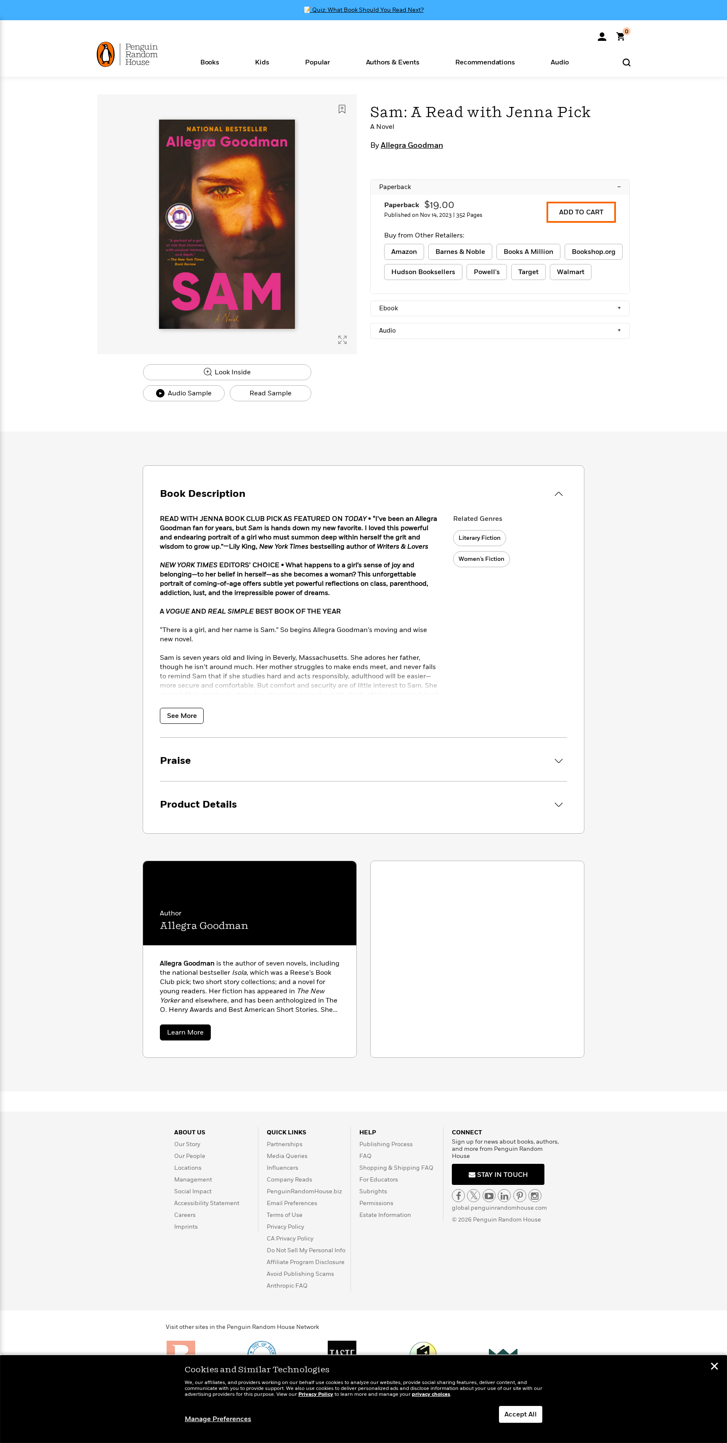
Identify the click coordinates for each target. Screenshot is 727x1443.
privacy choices (431, 1394)
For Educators (378, 1180)
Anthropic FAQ (287, 1286)
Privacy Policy (285, 1227)
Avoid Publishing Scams (300, 1274)
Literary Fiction (480, 538)
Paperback (500, 187)
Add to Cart (581, 212)
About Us (189, 1132)
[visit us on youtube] (489, 1195)
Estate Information (385, 1215)
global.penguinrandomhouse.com (499, 1208)
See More (182, 715)
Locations (188, 1168)
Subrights (373, 1191)
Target (528, 272)
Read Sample (270, 393)
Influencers (282, 1168)
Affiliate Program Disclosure (306, 1262)
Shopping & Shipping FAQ (396, 1168)
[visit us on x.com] (473, 1195)
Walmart (570, 272)
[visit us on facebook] (458, 1195)
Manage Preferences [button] (218, 1419)
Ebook (500, 308)
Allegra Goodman (412, 146)
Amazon (404, 251)
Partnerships (284, 1144)
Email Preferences (292, 1203)
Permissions (376, 1203)
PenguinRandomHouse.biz (304, 1191)
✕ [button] (714, 1367)
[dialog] (363, 1399)
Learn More (189, 1033)
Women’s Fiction (481, 559)
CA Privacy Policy (290, 1239)
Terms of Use (284, 1215)
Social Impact (193, 1191)
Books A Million (528, 251)
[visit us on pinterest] (519, 1195)
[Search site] (627, 62)
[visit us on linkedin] (504, 1195)
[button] (209, 61)
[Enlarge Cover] (342, 340)
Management (193, 1180)
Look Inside (232, 372)
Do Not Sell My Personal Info (306, 1250)
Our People (189, 1156)
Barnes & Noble (460, 251)
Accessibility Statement (206, 1203)
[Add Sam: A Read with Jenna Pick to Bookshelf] (342, 109)
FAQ (365, 1156)
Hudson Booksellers (423, 272)
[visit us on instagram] (534, 1195)
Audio (500, 330)
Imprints (186, 1227)
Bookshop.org (594, 251)
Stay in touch (501, 1174)
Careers (185, 1215)
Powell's (487, 272)
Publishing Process (386, 1144)
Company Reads (289, 1180)
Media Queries (287, 1156)
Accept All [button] (520, 1414)
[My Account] (602, 33)
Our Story (187, 1144)
